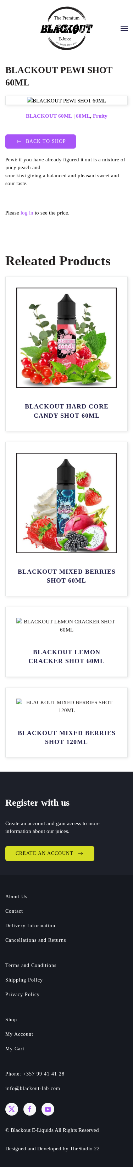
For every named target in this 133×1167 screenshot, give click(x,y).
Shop (11, 1019)
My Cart (14, 1048)
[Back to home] (66, 28)
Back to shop (46, 141)
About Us (16, 896)
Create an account (44, 853)
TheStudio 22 (85, 1148)
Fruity (100, 116)
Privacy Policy (22, 994)
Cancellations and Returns (35, 940)
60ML (83, 116)
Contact (14, 911)
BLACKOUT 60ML (49, 116)
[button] (124, 28)
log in (27, 213)
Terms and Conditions (30, 965)
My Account (19, 1034)
